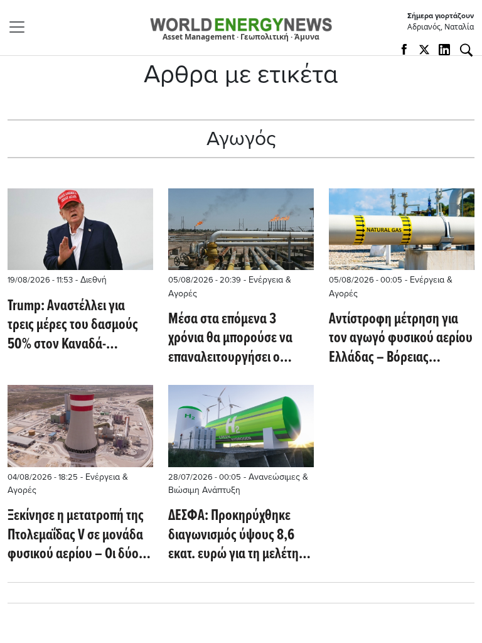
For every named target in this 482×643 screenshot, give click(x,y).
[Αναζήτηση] (466, 50)
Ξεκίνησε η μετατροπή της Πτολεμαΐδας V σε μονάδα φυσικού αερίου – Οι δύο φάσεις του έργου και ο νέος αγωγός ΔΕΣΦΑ (76, 535)
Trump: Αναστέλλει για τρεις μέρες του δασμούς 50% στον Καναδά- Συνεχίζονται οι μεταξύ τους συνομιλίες (73, 325)
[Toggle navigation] (21, 27)
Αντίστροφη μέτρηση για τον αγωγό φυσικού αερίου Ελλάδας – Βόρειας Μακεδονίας (401, 338)
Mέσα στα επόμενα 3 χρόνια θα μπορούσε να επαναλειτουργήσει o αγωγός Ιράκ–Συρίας (230, 338)
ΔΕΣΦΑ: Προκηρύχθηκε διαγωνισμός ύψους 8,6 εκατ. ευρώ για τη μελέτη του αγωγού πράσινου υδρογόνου (233, 535)
